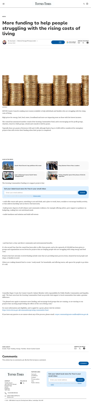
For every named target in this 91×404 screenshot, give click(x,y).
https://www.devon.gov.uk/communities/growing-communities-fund (25, 310)
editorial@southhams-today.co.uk (13, 396)
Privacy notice (37, 196)
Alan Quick (12, 41)
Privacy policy (35, 379)
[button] (3, 4)
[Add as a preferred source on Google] (71, 42)
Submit (82, 193)
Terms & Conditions (34, 374)
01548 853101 (14, 393)
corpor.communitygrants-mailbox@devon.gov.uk (71, 314)
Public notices (35, 383)
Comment (83, 363)
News (4, 16)
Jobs (32, 381)
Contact (33, 377)
